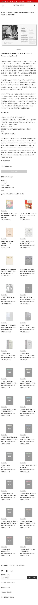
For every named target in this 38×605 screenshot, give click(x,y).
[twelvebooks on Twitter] (2, 571)
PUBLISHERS (21, 565)
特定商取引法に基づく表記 (8, 582)
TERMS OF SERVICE (6, 592)
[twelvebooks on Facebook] (7, 571)
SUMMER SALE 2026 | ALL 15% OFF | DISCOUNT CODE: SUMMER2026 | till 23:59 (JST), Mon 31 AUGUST (17, 1)
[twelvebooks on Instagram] (11, 571)
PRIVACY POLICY (5, 587)
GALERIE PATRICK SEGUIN (16, 194)
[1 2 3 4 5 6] (19, 35)
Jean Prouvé (6, 161)
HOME (3, 13)
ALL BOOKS (4, 565)
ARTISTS (12, 565)
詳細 (2, 132)
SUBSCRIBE (32, 578)
